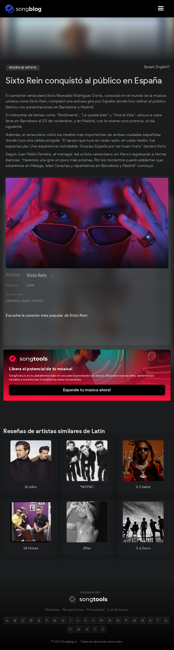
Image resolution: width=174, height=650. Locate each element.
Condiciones (117, 609)
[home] (23, 9)
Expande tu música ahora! (87, 389)
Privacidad (95, 609)
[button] (160, 8)
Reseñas (53, 609)
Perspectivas (73, 609)
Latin (30, 285)
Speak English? (157, 67)
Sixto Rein (37, 275)
